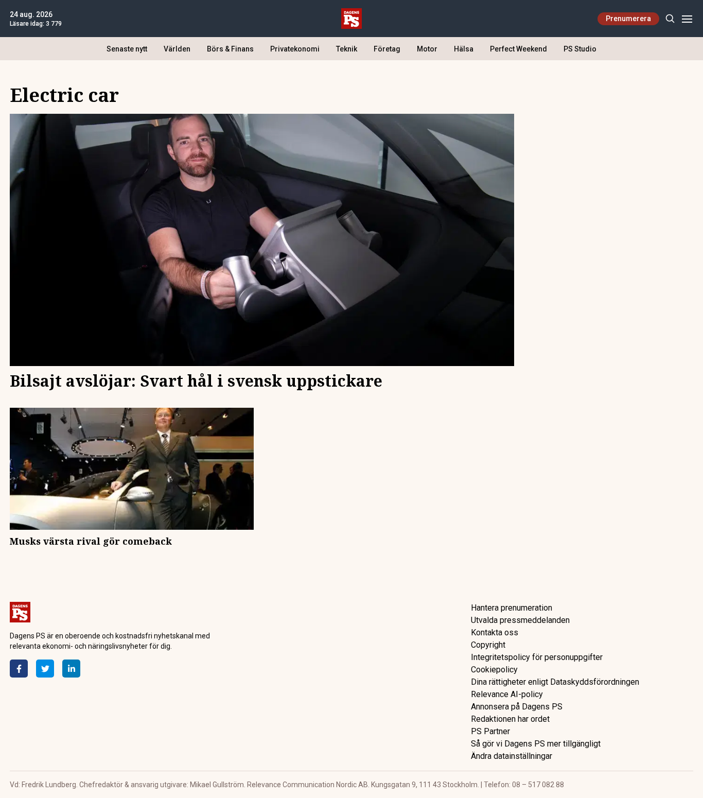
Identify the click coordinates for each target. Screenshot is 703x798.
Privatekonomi (295, 49)
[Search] (669, 18)
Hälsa (463, 49)
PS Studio (580, 49)
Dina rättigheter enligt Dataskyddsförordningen (555, 682)
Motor (427, 49)
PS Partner (490, 731)
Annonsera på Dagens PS (517, 707)
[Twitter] (45, 669)
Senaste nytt (127, 49)
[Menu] (686, 18)
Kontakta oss (494, 632)
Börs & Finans (230, 49)
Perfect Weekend (518, 49)
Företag (387, 49)
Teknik (346, 49)
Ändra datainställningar (511, 756)
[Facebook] (19, 669)
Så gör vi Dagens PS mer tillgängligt (536, 744)
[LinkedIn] (71, 669)
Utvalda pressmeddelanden (520, 620)
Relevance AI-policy (507, 694)
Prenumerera (628, 18)
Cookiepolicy (494, 669)
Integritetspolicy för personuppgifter (537, 657)
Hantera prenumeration (511, 608)
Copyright (488, 645)
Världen (177, 49)
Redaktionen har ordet (510, 719)
